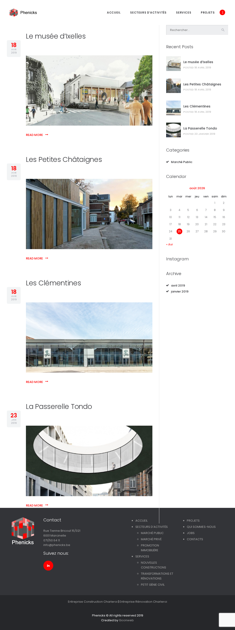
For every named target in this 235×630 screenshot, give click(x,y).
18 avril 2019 (202, 67)
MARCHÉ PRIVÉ (151, 539)
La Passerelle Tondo (59, 406)
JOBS (191, 533)
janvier (179, 291)
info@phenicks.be (56, 545)
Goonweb (126, 620)
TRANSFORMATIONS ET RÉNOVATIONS (157, 576)
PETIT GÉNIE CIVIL (153, 584)
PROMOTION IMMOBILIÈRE (150, 547)
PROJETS (193, 520)
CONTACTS (195, 539)
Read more (34, 135)
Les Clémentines (53, 283)
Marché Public (181, 162)
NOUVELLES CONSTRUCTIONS (153, 565)
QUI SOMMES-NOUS (201, 527)
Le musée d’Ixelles (56, 36)
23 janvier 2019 (204, 134)
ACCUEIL (141, 520)
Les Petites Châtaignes (64, 159)
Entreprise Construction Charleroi (93, 601)
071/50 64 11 (51, 540)
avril (178, 285)
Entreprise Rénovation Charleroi (143, 601)
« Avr (169, 244)
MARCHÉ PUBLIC (152, 533)
